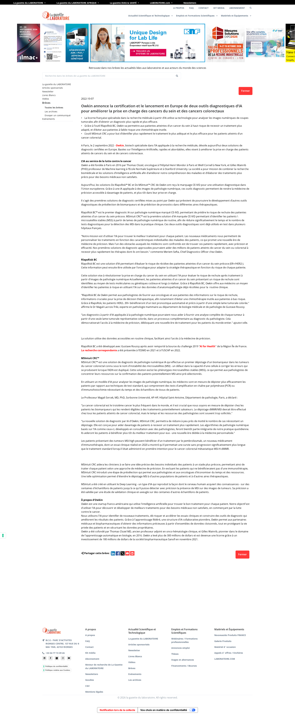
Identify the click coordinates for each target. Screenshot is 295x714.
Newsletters (189, 2)
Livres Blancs (49, 95)
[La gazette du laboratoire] (55, 15)
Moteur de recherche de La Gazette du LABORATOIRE (103, 666)
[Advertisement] (165, 592)
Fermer (245, 91)
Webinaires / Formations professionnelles (184, 640)
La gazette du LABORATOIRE (28, 2)
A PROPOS (178, 7)
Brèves (46, 103)
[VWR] (265, 43)
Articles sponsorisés (52, 87)
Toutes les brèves (54, 107)
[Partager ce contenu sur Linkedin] (113, 553)
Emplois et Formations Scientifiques (195, 15)
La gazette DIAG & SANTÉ (123, 2)
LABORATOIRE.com (160, 2)
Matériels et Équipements (235, 15)
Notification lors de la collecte (117, 710)
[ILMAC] (28, 43)
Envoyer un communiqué (58, 115)
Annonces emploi (180, 647)
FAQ (191, 7)
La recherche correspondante (99, 350)
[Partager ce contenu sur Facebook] (118, 553)
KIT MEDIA (218, 7)
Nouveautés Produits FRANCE (230, 635)
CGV (87, 685)
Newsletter (47, 91)
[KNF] (147, 43)
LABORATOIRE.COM (224, 658)
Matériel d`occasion (225, 647)
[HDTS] (77, 43)
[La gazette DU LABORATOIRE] (51, 630)
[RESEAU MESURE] (225, 43)
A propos (90, 635)
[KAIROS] (52, 43)
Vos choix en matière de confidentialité (163, 710)
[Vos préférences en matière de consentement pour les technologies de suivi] (3, 535)
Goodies (89, 679)
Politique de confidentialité (56, 666)
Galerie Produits (222, 641)
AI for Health (207, 346)
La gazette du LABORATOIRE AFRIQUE (76, 2)
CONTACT (203, 7)
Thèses (175, 653)
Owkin (120, 145)
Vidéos (45, 98)
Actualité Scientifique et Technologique (149, 15)
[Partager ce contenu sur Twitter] (122, 553)
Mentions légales (94, 691)
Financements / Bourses (184, 665)
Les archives (51, 111)
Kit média (90, 652)
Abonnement (92, 658)
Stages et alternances (182, 659)
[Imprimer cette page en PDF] (132, 553)
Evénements (48, 118)
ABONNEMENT (237, 7)
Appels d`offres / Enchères (228, 652)
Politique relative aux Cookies (57, 670)
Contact (89, 647)
